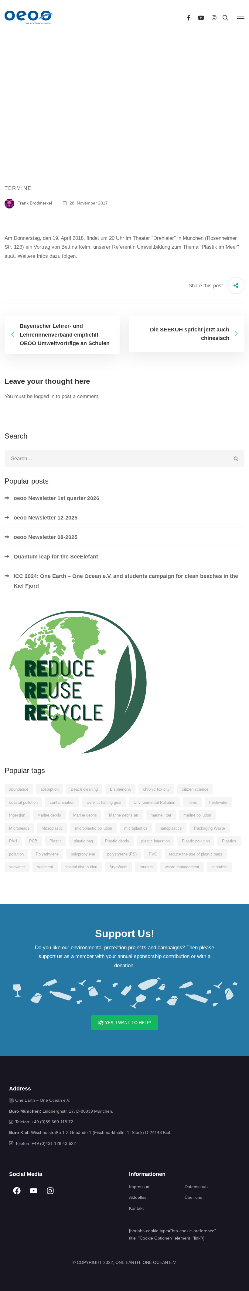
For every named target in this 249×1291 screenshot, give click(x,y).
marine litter (161, 815)
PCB (33, 841)
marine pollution (197, 815)
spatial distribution (81, 867)
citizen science (195, 789)
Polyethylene (47, 854)
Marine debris (49, 815)
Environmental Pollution (154, 802)
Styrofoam (118, 867)
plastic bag (83, 841)
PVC (153, 854)
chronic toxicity (156, 789)
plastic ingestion (155, 841)
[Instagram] (214, 17)
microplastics (136, 828)
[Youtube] (201, 17)
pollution (16, 854)
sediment (45, 867)
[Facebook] (188, 17)
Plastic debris (117, 841)
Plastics (229, 841)
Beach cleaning (84, 789)
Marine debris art (123, 815)
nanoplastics (171, 828)
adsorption (49, 789)
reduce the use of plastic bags (195, 854)
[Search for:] (124, 458)
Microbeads (19, 828)
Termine (18, 188)
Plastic (55, 841)
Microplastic (52, 828)
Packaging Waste (209, 828)
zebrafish (219, 867)
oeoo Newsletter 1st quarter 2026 (56, 498)
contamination (62, 802)
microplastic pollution (93, 828)
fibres (192, 802)
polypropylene (83, 854)
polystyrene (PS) (122, 854)
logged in (44, 396)
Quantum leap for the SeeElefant (56, 557)
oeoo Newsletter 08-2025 (45, 537)
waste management (182, 867)
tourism (146, 867)
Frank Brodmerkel (34, 203)
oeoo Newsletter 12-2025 (45, 518)
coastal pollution (23, 802)
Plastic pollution (196, 841)
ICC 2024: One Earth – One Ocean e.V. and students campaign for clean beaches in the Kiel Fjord (126, 581)
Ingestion (17, 815)
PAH (13, 841)
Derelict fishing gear (104, 802)
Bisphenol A (120, 789)
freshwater (218, 802)
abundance (18, 789)
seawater (17, 867)
